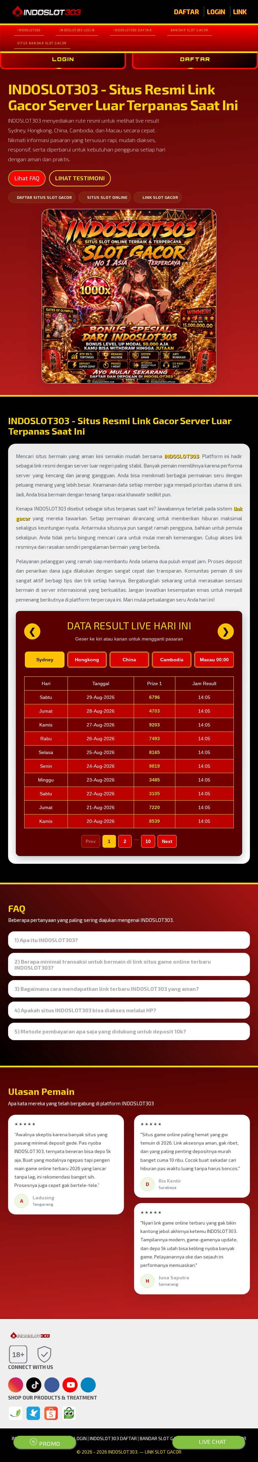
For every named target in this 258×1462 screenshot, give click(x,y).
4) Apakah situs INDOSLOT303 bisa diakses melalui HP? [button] (85, 1010)
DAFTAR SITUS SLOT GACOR (44, 197)
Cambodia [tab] (171, 659)
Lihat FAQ (27, 178)
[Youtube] (70, 1386)
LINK (240, 11)
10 (148, 841)
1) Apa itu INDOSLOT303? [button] (46, 940)
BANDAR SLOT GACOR (190, 30)
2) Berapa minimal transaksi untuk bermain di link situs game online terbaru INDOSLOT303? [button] (112, 964)
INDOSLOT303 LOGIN (77, 30)
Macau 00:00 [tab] (214, 659)
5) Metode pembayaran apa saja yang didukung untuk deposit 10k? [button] (100, 1031)
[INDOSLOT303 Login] (15, 1413)
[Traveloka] (33, 1413)
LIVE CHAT (211, 1441)
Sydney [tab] (44, 659)
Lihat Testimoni (80, 178)
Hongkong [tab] (87, 659)
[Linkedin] (88, 1384)
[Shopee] (51, 1413)
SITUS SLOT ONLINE (107, 197)
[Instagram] (15, 1385)
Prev (91, 841)
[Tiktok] (34, 1387)
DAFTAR (186, 11)
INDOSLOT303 (29, 30)
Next (167, 841)
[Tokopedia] (69, 1413)
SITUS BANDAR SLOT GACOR (42, 43)
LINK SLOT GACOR (160, 197)
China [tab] (129, 659)
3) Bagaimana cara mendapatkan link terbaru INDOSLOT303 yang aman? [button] (106, 989)
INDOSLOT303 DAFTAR (133, 30)
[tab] (129, 940)
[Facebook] (51, 1385)
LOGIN (216, 11)
